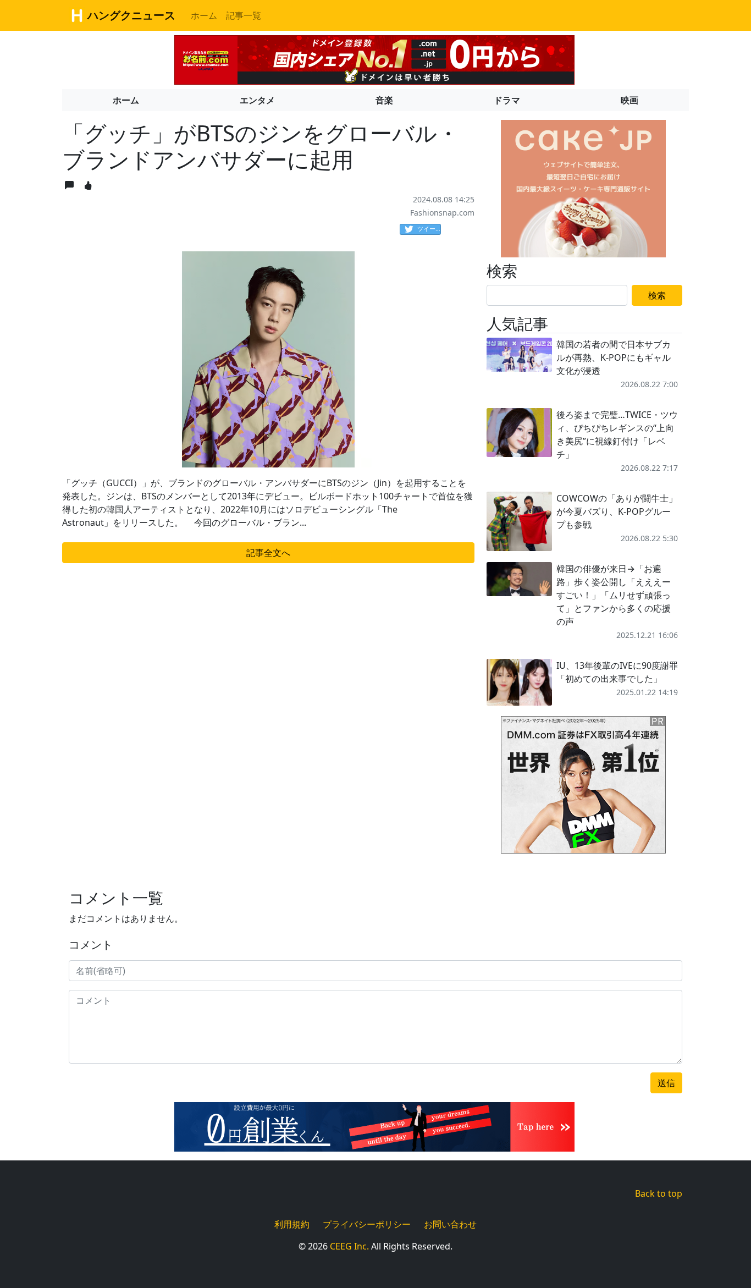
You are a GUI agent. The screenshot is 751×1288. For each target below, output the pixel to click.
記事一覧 (243, 15)
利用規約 (292, 1224)
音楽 (384, 100)
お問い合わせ (450, 1224)
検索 (657, 295)
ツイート (429, 228)
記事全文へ (268, 553)
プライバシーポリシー (367, 1224)
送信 (666, 1083)
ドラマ (507, 100)
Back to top (658, 1193)
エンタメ (257, 100)
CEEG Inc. (349, 1246)
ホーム (204, 15)
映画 (629, 100)
